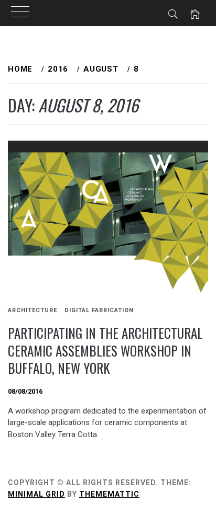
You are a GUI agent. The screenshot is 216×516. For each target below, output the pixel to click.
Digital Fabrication (99, 310)
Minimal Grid (36, 494)
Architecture (32, 310)
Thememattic (109, 494)
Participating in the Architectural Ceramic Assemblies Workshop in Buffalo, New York (105, 350)
